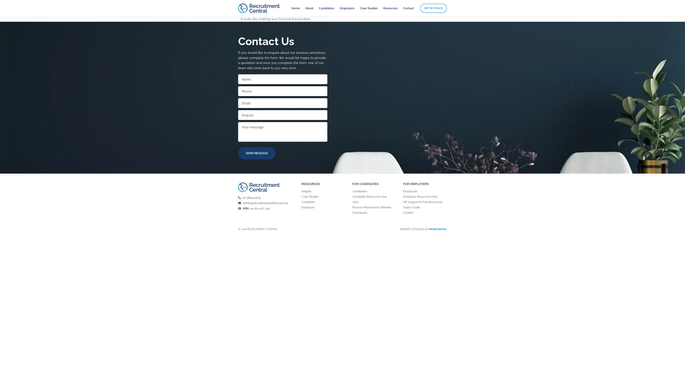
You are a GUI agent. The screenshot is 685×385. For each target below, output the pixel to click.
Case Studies (369, 8)
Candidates (326, 8)
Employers (347, 8)
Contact (408, 8)
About (309, 8)
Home (295, 8)
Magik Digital (438, 229)
